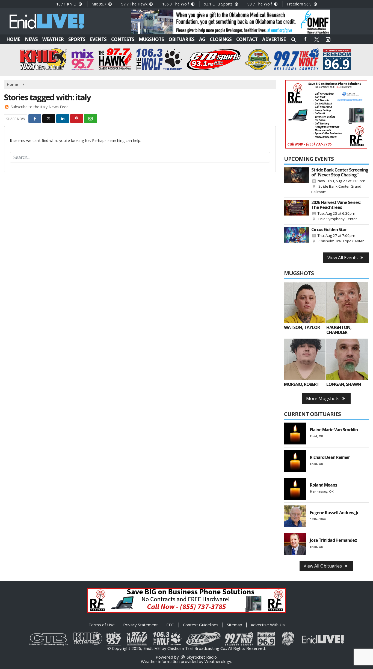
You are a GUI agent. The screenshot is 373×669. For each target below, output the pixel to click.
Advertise (274, 39)
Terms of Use (101, 624)
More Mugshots (323, 398)
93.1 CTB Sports (219, 4)
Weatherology (218, 661)
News (31, 39)
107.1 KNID (67, 4)
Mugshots (151, 39)
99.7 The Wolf (260, 4)
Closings (221, 39)
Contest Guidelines (200, 624)
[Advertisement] (230, 22)
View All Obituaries (323, 566)
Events (98, 39)
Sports (76, 39)
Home (13, 39)
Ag (202, 39)
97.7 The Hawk (135, 4)
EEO (170, 624)
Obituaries (181, 39)
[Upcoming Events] (296, 181)
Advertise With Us (268, 624)
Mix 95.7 (99, 4)
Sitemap (234, 624)
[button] (293, 39)
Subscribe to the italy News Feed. (40, 106)
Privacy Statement (140, 624)
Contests (122, 39)
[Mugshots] (305, 302)
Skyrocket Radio (201, 657)
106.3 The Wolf (176, 4)
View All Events (343, 258)
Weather (53, 39)
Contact (246, 39)
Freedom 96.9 (300, 4)
